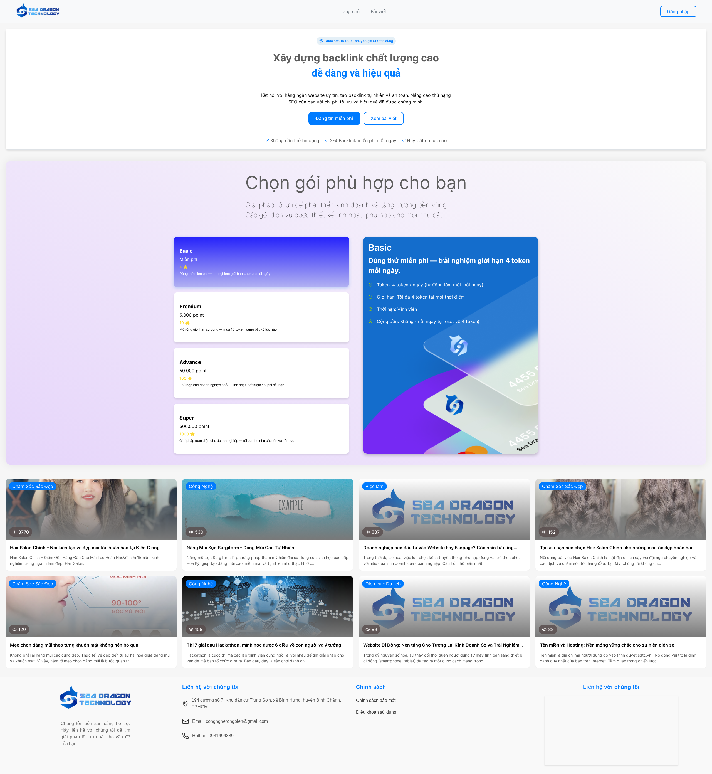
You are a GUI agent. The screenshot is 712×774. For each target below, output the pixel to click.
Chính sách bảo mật (375, 700)
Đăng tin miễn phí (334, 118)
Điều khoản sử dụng (376, 712)
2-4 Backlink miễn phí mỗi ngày (363, 140)
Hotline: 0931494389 (213, 735)
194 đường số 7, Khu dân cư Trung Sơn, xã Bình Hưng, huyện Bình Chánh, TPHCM (266, 703)
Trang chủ (349, 11)
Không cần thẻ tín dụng (294, 140)
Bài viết (378, 11)
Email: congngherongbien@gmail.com (230, 721)
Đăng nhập (678, 11)
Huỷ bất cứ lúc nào (427, 140)
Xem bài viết (384, 118)
